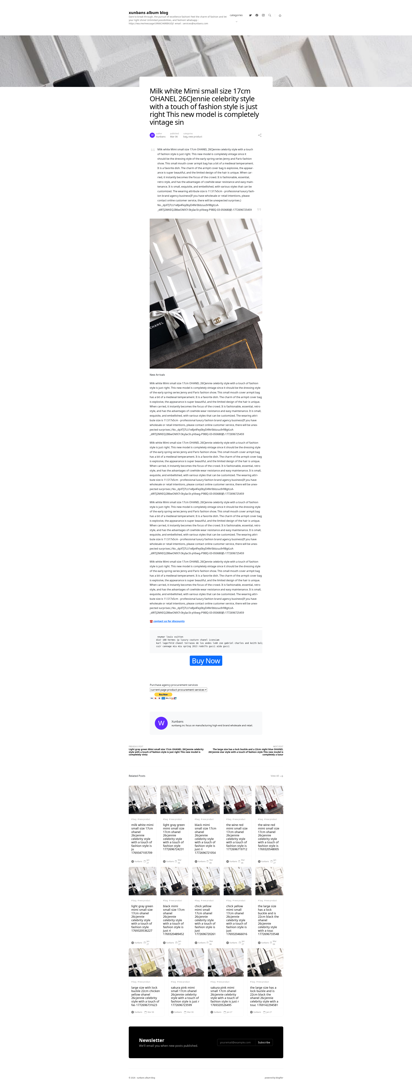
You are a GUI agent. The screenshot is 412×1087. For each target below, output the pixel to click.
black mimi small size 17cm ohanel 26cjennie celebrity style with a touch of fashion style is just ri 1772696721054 (205, 839)
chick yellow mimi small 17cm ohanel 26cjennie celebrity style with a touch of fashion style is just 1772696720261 (205, 920)
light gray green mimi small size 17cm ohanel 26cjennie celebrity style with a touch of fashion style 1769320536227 (142, 918)
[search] (270, 15)
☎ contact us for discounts (167, 621)
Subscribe (264, 1042)
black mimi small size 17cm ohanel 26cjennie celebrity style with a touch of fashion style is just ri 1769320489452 (174, 920)
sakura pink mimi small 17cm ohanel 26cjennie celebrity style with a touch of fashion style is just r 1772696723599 (185, 996)
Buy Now (206, 660)
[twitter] (250, 15)
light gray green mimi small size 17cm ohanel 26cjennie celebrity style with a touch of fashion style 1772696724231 (174, 837)
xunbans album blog (148, 12)
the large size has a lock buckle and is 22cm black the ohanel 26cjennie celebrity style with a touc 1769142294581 (264, 996)
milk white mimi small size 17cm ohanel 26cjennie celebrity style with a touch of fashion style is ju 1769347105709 (142, 839)
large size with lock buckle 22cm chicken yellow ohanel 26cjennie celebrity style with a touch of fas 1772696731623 (145, 996)
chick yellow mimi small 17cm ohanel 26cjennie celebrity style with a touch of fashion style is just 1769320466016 (236, 920)
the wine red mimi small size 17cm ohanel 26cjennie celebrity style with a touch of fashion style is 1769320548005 (268, 837)
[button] (280, 15)
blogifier (279, 1077)
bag (185, 136)
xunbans (161, 136)
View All (275, 775)
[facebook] (257, 15)
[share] (259, 135)
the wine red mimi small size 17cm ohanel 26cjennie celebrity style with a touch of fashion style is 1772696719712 (237, 837)
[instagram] (263, 15)
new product (195, 136)
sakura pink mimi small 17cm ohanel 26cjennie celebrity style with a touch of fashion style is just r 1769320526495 (225, 996)
